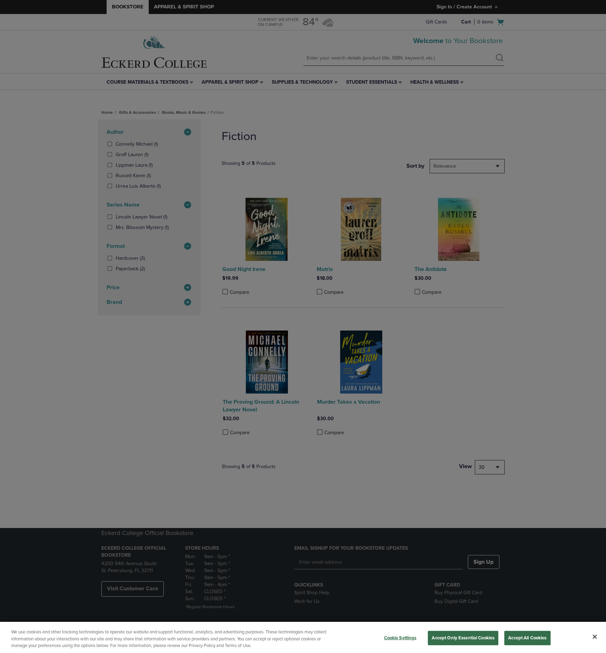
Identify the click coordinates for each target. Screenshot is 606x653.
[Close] (594, 636)
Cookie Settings (400, 637)
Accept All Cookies (527, 637)
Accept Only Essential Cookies (463, 637)
